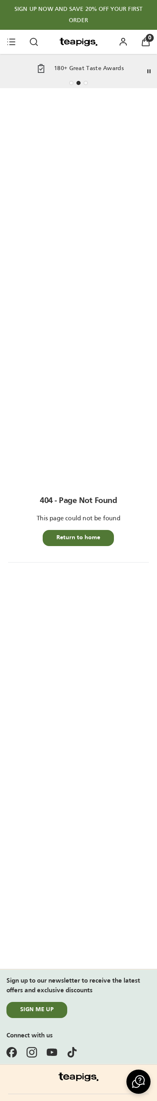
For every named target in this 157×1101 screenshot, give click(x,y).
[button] (138, 1082)
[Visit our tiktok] (72, 1052)
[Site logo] (78, 42)
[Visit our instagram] (32, 1052)
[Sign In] (123, 42)
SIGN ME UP (37, 1009)
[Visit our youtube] (52, 1052)
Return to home (78, 537)
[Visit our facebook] (11, 1052)
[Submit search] (34, 42)
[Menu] (11, 42)
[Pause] (149, 71)
